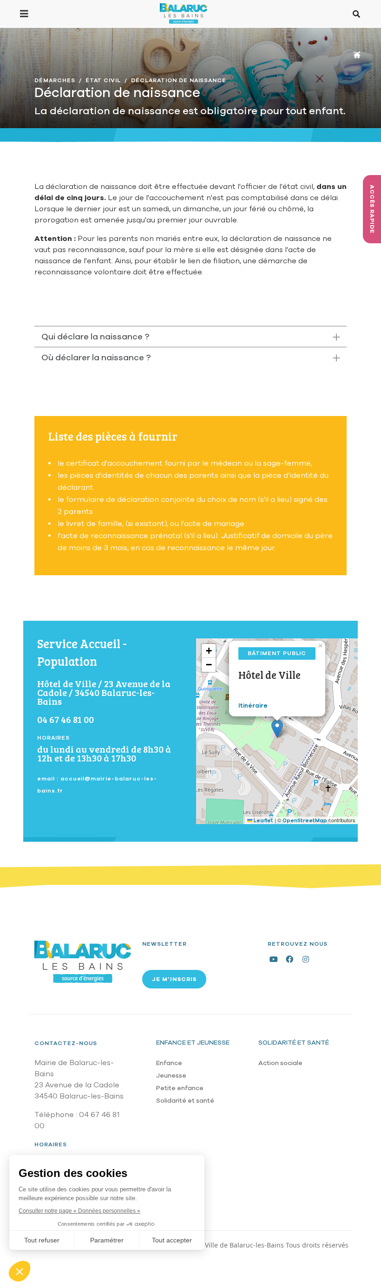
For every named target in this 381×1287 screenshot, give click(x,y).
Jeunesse (171, 1075)
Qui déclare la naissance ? (95, 336)
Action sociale (280, 1063)
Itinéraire (253, 706)
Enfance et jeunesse (193, 1042)
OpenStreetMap (304, 820)
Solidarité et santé (185, 1100)
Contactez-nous (65, 1043)
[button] (277, 728)
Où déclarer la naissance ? (96, 357)
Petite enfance (180, 1088)
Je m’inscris (174, 979)
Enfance (169, 1063)
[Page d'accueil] (183, 13)
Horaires (50, 1144)
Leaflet (262, 820)
